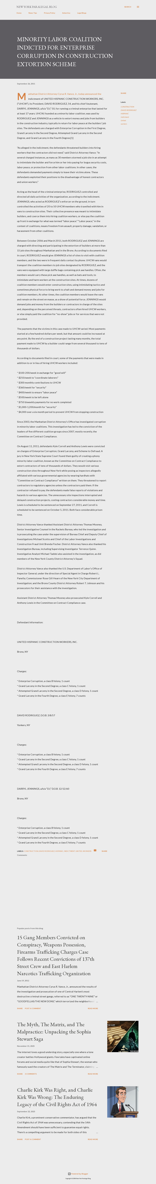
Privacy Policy (49, 13)
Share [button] (123, 93)
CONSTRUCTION (127, 107)
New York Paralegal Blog (37, 7)
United (123, 120)
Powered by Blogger (79, 1174)
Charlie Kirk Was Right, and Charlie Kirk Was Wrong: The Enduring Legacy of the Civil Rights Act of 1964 (57, 1097)
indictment (125, 117)
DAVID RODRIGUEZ (128, 110)
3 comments (31, 1074)
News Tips (33, 13)
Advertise (66, 13)
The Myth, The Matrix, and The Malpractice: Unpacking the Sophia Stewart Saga (54, 1031)
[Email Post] (95, 851)
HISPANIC (125, 114)
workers (124, 124)
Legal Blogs (81, 13)
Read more (93, 1008)
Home (19, 13)
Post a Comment (33, 1008)
